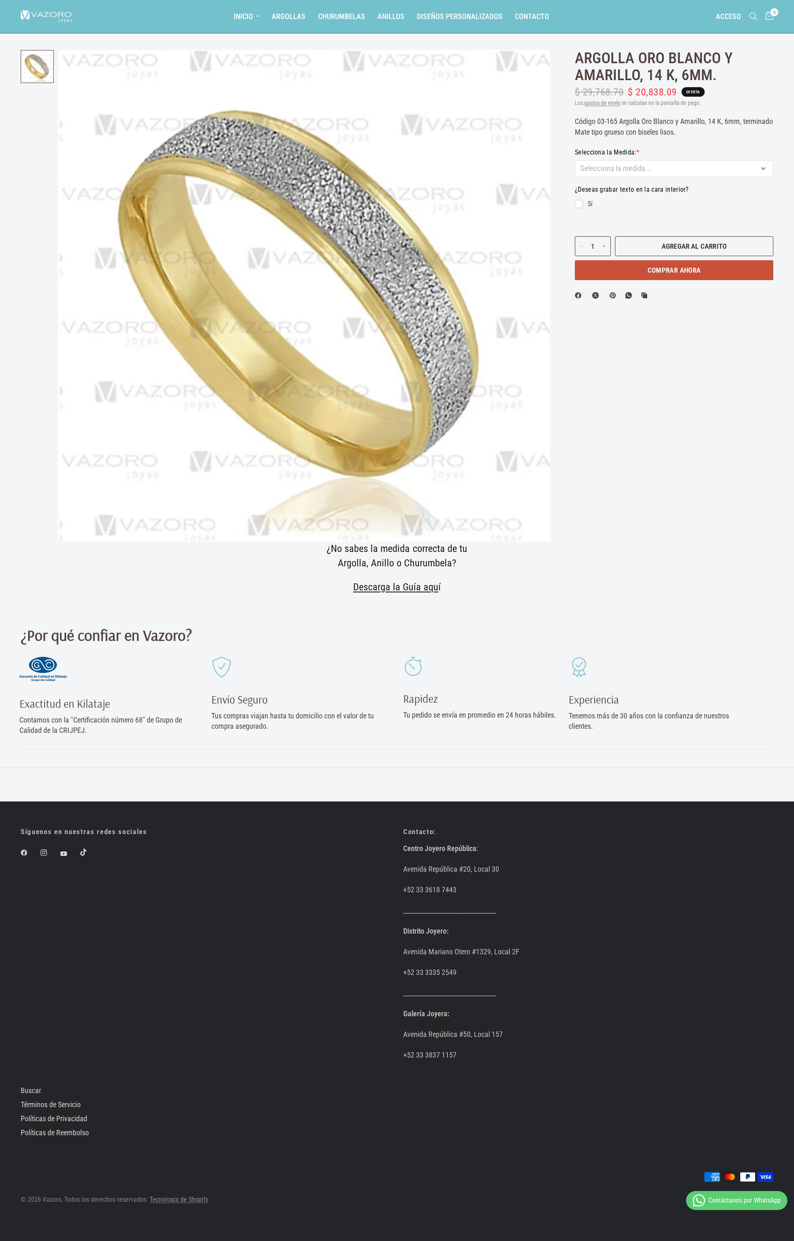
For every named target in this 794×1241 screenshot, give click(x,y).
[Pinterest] (614, 295)
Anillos (391, 16)
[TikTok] (89, 852)
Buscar (31, 1090)
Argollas (289, 16)
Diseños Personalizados (459, 16)
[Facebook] (580, 295)
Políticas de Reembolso (55, 1132)
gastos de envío (602, 103)
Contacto (532, 16)
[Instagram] (50, 853)
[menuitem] (246, 17)
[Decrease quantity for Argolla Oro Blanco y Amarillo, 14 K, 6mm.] (581, 246)
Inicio (243, 16)
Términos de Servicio (51, 1104)
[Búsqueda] (753, 16)
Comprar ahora (674, 270)
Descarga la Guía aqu (395, 587)
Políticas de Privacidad (54, 1118)
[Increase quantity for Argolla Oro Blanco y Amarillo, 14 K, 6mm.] (604, 246)
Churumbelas (341, 16)
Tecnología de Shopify (179, 1199)
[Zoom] (532, 67)
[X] (597, 295)
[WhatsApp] (630, 295)
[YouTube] (69, 854)
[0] (767, 16)
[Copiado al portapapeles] (646, 295)
